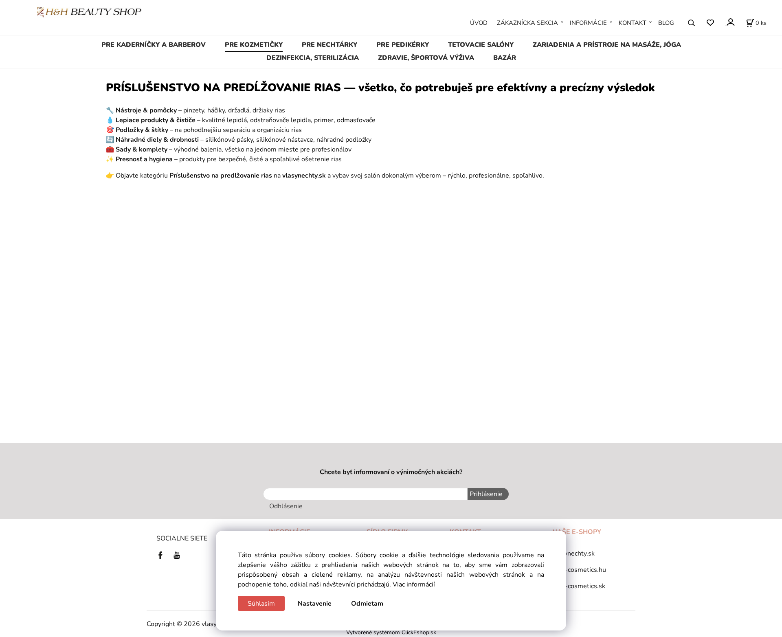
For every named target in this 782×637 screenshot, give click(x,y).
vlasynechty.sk (573, 553)
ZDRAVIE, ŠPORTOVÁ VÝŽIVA (426, 57)
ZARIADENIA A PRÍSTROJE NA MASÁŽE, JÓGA (607, 44)
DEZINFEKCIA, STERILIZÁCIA (312, 57)
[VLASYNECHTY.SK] (162, 554)
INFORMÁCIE (588, 23)
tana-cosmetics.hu (579, 569)
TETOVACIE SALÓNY (481, 44)
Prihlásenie (486, 494)
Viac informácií (414, 584)
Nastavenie (315, 603)
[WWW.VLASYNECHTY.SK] (89, 11)
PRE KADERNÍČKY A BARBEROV (153, 44)
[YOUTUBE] (177, 554)
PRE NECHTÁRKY (329, 44)
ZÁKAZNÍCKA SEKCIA (527, 23)
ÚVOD (479, 23)
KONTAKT (632, 23)
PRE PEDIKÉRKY (402, 44)
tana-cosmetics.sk (578, 586)
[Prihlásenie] (730, 22)
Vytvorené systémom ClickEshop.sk (391, 632)
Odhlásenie (286, 506)
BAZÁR (504, 57)
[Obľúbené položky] (710, 23)
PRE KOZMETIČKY (254, 44)
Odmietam (367, 603)
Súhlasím (261, 603)
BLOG (666, 23)
